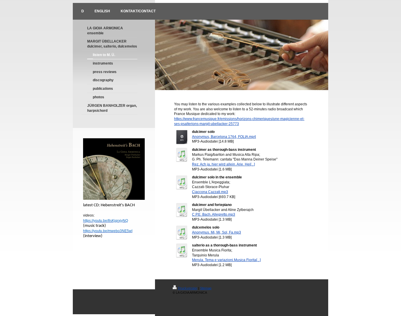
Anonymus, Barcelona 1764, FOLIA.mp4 (224, 137)
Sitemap (205, 288)
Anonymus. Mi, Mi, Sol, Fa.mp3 (216, 232)
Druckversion (187, 288)
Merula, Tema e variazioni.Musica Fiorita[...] (226, 260)
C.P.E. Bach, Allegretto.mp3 (213, 214)
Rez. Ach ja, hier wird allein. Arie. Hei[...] (223, 164)
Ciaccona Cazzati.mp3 (210, 192)
